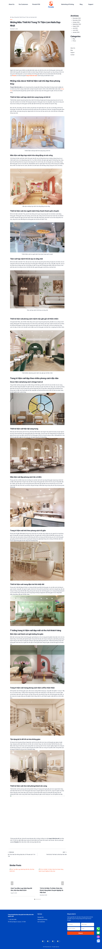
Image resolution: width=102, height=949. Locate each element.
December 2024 (77, 18)
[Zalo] (98, 941)
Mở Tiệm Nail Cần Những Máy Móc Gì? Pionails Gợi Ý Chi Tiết (21, 854)
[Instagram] (48, 942)
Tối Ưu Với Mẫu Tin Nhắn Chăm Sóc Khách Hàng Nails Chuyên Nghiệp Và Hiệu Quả (51, 890)
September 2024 (77, 24)
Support (90, 4)
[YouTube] (58, 942)
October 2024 (76, 22)
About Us (11, 4)
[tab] (34, 899)
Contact (72, 54)
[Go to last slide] (12, 883)
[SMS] (98, 933)
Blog (81, 4)
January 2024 (76, 32)
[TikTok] (53, 942)
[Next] (62, 883)
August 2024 (76, 26)
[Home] (10, 17)
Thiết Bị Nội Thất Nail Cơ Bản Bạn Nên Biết (56, 853)
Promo (74, 41)
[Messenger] (98, 937)
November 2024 (77, 20)
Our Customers (23, 4)
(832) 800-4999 (12, 919)
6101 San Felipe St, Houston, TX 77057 (17, 921)
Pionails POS (36, 4)
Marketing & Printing (67, 4)
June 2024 (75, 30)
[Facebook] (43, 942)
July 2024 (75, 28)
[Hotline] (98, 929)
